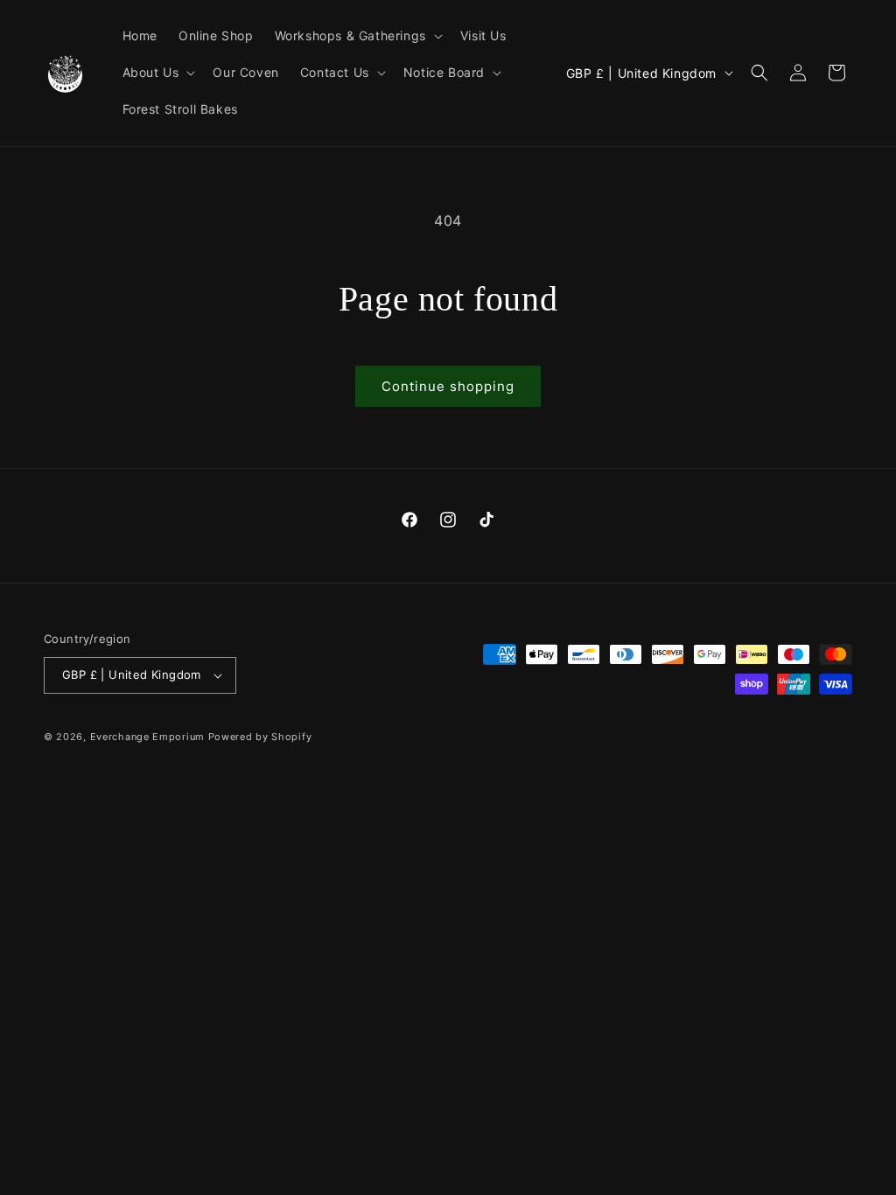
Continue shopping (448, 386)
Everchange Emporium (147, 736)
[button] (357, 35)
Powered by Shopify (260, 736)
